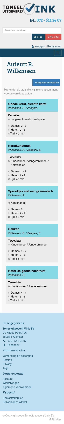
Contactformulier (13, 398)
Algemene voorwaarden (17, 387)
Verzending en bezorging (18, 356)
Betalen (7, 360)
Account (7, 379)
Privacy (7, 364)
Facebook (13, 345)
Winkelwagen (11, 383)
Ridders (56, 419)
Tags (5, 368)
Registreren (54, 46)
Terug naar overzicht (47, 82)
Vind (39, 36)
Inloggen (39, 46)
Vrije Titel (53, 36)
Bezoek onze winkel (15, 402)
